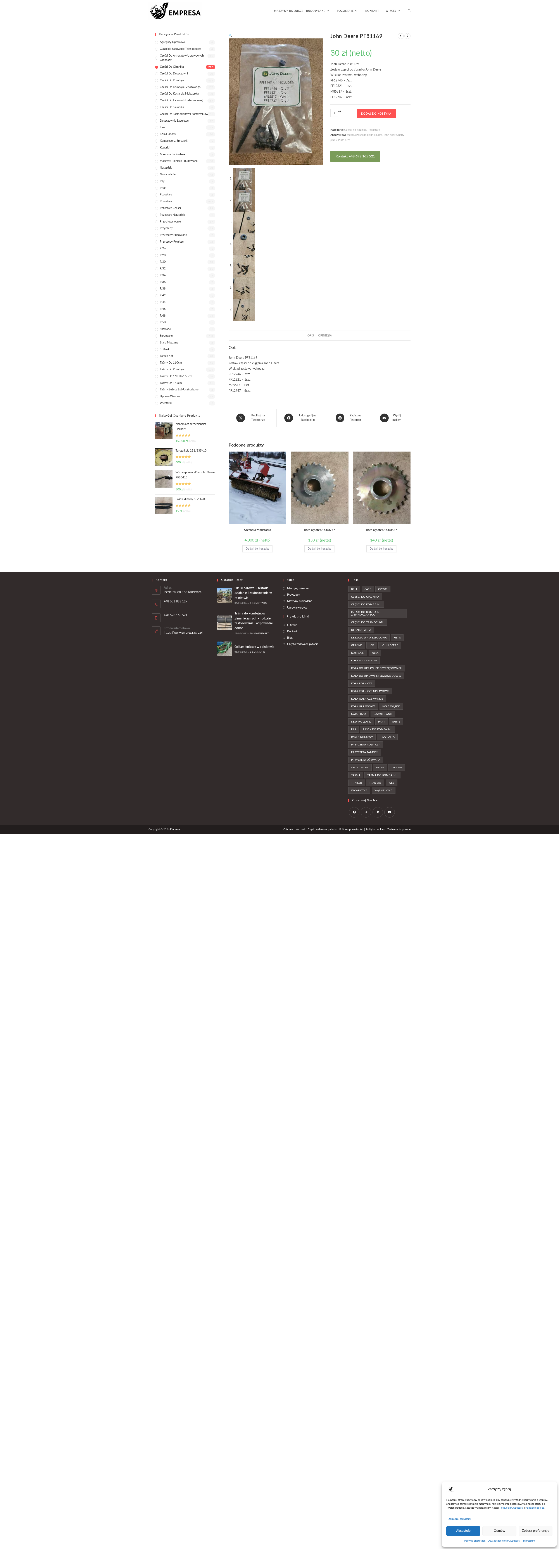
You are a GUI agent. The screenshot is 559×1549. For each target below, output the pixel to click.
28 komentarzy (259, 633)
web (391, 782)
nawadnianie (382, 714)
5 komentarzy (258, 603)
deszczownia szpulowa (369, 637)
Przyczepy (166, 228)
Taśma (355, 775)
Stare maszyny (169, 342)
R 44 (163, 302)
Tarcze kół (166, 356)
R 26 (163, 248)
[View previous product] (401, 36)
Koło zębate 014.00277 (319, 530)
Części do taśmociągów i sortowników (184, 114)
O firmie (292, 625)
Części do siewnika (172, 107)
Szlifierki (165, 349)
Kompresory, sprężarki (174, 141)
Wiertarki (166, 403)
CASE (367, 589)
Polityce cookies (534, 1507)
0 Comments (257, 652)
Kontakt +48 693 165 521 (355, 156)
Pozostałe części (170, 208)
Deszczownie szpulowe (174, 120)
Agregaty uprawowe (173, 42)
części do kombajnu (366, 604)
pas (353, 729)
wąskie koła (383, 790)
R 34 (163, 275)
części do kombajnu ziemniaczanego (366, 613)
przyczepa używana (365, 760)
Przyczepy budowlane (173, 235)
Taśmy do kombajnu (172, 369)
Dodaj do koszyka (376, 113)
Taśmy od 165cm (171, 383)
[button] (230, 35)
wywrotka (359, 790)
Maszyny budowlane (172, 154)
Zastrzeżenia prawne (399, 829)
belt (354, 589)
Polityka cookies (375, 829)
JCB (371, 645)
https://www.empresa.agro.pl (183, 632)
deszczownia (361, 630)
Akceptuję (463, 1530)
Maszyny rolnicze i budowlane (179, 161)
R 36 (163, 282)
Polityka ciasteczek (474, 1540)
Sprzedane (166, 336)
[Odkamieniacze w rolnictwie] (224, 649)
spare (380, 767)
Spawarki (165, 329)
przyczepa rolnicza (365, 744)
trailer (356, 782)
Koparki (164, 147)
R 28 (163, 255)
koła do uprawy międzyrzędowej (376, 675)
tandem (396, 767)
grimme (356, 645)
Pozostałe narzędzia (172, 215)
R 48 (163, 315)
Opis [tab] (310, 335)
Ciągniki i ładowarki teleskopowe (180, 49)
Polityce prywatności (511, 1507)
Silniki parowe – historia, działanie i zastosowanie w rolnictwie (253, 593)
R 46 (163, 309)
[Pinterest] (378, 812)
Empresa (175, 829)
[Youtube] (389, 812)
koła (375, 653)
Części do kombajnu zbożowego (180, 87)
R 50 (163, 322)
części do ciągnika (366, 135)
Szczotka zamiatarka (257, 530)
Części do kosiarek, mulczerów (179, 93)
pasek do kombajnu (377, 729)
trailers (375, 782)
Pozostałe (374, 130)
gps (380, 135)
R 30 (163, 261)
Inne (162, 127)
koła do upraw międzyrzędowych (376, 668)
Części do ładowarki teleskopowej (181, 100)
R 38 (163, 288)
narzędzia (358, 714)
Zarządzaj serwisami (460, 1519)
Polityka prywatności (351, 829)
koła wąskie (391, 706)
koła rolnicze (361, 683)
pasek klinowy (362, 737)
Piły (162, 181)
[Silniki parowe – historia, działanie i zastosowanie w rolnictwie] (224, 595)
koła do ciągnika (364, 660)
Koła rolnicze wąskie (367, 698)
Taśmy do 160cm (171, 362)
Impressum (529, 1540)
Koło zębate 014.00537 (381, 530)
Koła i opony (168, 134)
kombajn (357, 653)
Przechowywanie (170, 221)
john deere (390, 135)
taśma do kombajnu (382, 775)
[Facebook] (354, 812)
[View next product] (407, 36)
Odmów (499, 1530)
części (350, 135)
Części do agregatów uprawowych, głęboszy (182, 58)
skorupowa (360, 767)
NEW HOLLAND (361, 721)
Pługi (163, 188)
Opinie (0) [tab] (325, 335)
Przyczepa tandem (364, 752)
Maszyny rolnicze (298, 588)
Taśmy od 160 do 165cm (176, 376)
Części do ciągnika (355, 130)
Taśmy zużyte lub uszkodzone (179, 389)
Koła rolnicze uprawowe (370, 691)
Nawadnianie (168, 174)
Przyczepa (387, 737)
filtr (397, 637)
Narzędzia (166, 167)
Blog (290, 638)
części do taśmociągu (367, 622)
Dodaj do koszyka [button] (257, 548)
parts (333, 140)
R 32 (163, 268)
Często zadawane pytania (302, 644)
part (400, 135)
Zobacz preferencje (535, 1530)
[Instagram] (366, 812)
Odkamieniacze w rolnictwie (254, 647)
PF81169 (344, 140)
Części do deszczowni (174, 73)
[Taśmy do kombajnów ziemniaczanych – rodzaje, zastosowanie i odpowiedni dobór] (224, 623)
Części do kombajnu (172, 80)
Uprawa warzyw (170, 396)
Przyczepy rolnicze (172, 241)
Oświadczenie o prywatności (504, 1540)
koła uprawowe (363, 706)
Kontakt (292, 631)
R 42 (163, 295)
